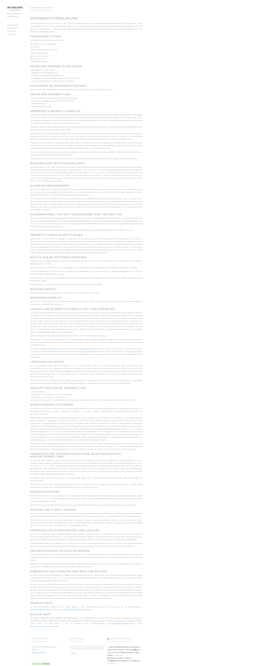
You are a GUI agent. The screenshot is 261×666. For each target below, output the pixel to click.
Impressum (35, 649)
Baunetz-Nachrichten (120, 638)
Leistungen (12, 28)
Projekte (11, 31)
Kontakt (11, 34)
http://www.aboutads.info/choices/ (56, 351)
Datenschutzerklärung (38, 652)
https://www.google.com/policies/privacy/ (43, 609)
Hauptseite (12, 25)
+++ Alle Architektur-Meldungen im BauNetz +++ (124, 647)
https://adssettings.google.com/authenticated (77, 609)
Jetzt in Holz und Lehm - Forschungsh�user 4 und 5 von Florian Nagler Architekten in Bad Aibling (124, 652)
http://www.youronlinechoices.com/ (90, 351)
